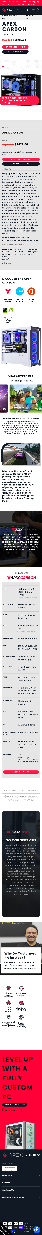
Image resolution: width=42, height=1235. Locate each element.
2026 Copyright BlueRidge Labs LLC (28, 1227)
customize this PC (12, 1105)
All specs (6, 263)
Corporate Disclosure (13, 1197)
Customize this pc (9, 17)
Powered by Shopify (9, 1163)
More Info (7, 1175)
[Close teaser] (14, 1232)
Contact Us (8, 1190)
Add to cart (29, 17)
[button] (6, 1228)
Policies (6, 1183)
